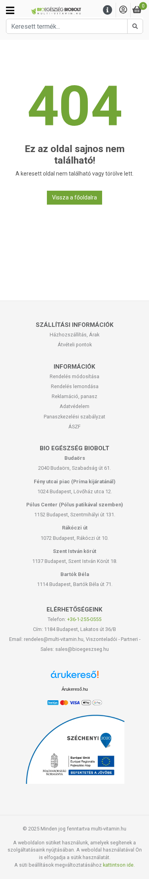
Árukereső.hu (75, 689)
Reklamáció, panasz (74, 396)
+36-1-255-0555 (84, 619)
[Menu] (107, 10)
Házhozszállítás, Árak (74, 335)
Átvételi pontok (75, 345)
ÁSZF (74, 427)
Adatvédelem (74, 406)
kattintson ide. (119, 865)
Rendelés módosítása (74, 376)
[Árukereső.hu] (75, 677)
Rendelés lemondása (75, 386)
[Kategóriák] (10, 10)
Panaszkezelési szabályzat (74, 417)
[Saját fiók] (123, 10)
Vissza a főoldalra (74, 197)
